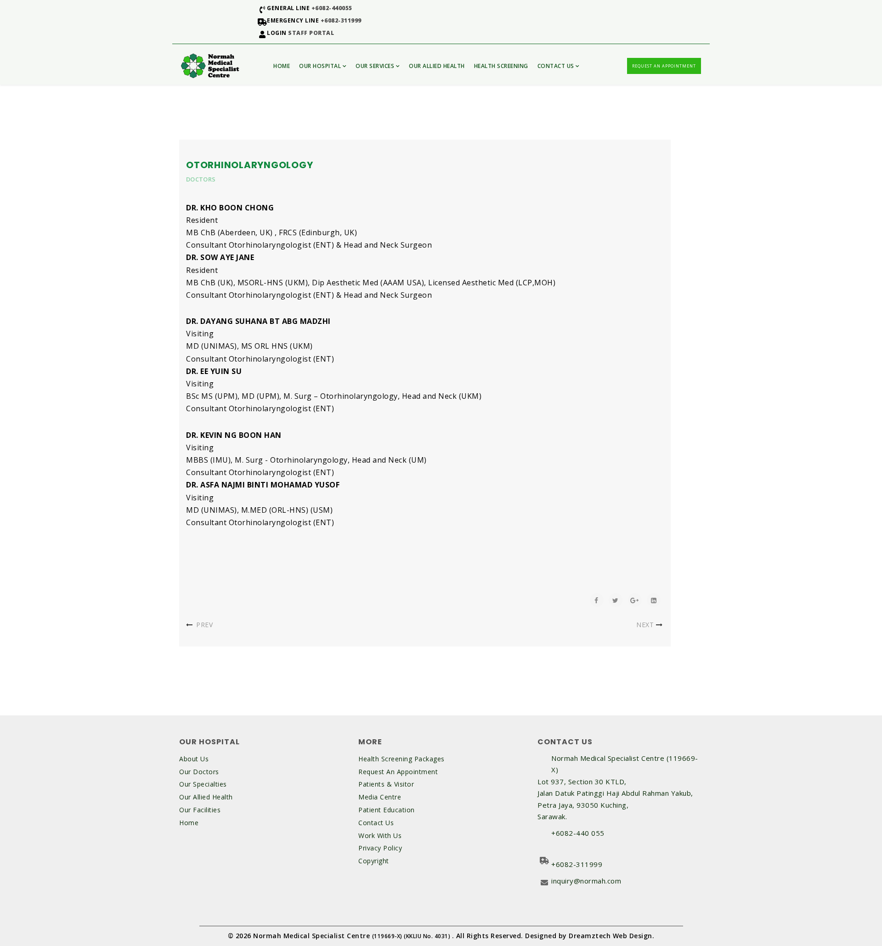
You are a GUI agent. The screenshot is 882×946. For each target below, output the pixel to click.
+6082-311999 (341, 20)
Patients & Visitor (386, 784)
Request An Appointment (664, 66)
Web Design (632, 935)
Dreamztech (590, 935)
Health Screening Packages (401, 758)
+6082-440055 (331, 8)
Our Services (375, 66)
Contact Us (555, 66)
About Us (194, 758)
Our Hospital (320, 66)
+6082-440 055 (578, 833)
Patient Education (386, 809)
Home (281, 66)
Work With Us (379, 835)
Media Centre (379, 797)
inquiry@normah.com (586, 880)
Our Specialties (203, 784)
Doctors (200, 179)
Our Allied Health (437, 66)
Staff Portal (311, 33)
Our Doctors (199, 771)
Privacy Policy (380, 848)
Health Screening (501, 66)
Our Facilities (199, 809)
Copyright (373, 860)
